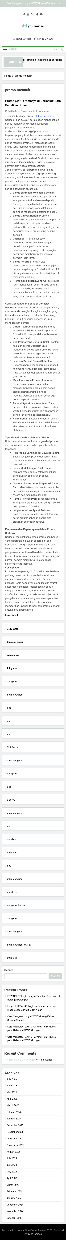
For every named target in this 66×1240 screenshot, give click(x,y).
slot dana (11, 839)
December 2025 (15, 1125)
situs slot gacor (15, 694)
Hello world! (45, 1059)
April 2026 (12, 1098)
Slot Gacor (12, 747)
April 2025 (12, 1178)
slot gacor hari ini (16, 905)
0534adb (12, 111)
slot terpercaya (43, 116)
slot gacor (12, 681)
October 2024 (14, 1218)
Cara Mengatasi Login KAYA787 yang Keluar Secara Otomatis (29, 3)
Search (8, 970)
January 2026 (14, 1118)
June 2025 (12, 1165)
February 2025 (14, 1191)
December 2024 (15, 1204)
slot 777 (11, 800)
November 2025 (15, 1131)
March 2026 (13, 1105)
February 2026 (14, 1112)
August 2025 (13, 1151)
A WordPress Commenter (21, 1059)
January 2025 (14, 1198)
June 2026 (12, 1085)
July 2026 (12, 1079)
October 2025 (14, 1138)
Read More (10, 614)
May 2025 (12, 1171)
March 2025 (13, 1184)
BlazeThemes (34, 1233)
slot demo (12, 892)
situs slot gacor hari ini (19, 944)
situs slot (12, 852)
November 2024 (15, 1211)
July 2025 (12, 1158)
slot (9, 707)
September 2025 (15, 1145)
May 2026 (12, 1092)
